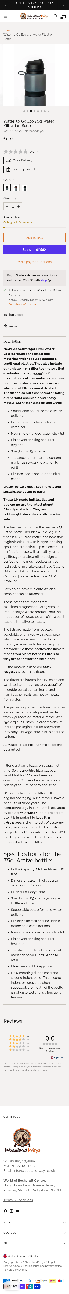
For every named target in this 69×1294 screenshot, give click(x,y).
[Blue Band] (24, 187)
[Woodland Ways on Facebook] (5, 1211)
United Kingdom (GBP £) (22, 1256)
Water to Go (12, 131)
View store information (23, 304)
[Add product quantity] (18, 206)
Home (7, 30)
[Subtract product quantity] (7, 206)
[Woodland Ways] (34, 16)
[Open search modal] (55, 16)
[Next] (63, 5)
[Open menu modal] (5, 16)
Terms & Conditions (18, 1200)
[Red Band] (16, 187)
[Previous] (6, 5)
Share (12, 326)
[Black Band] (7, 187)
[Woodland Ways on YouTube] (18, 1211)
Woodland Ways (35, 1262)
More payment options (34, 262)
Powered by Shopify (15, 1269)
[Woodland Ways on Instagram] (12, 1211)
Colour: (8, 180)
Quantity (9, 198)
